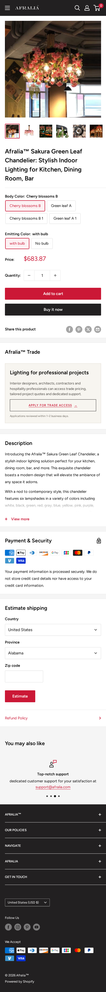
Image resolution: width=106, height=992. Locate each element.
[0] (97, 8)
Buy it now (53, 309)
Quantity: (13, 275)
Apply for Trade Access (53, 405)
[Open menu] (7, 8)
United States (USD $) (23, 902)
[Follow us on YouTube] (36, 927)
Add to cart (53, 293)
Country (11, 619)
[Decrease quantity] (29, 275)
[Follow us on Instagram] (17, 927)
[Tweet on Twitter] (88, 329)
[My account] (87, 8)
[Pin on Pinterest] (78, 329)
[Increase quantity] (55, 275)
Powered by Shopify (19, 981)
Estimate (20, 696)
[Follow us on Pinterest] (27, 927)
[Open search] (77, 8)
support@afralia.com (53, 787)
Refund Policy (16, 718)
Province (12, 642)
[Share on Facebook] (69, 329)
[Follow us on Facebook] (8, 927)
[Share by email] (97, 329)
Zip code (12, 665)
